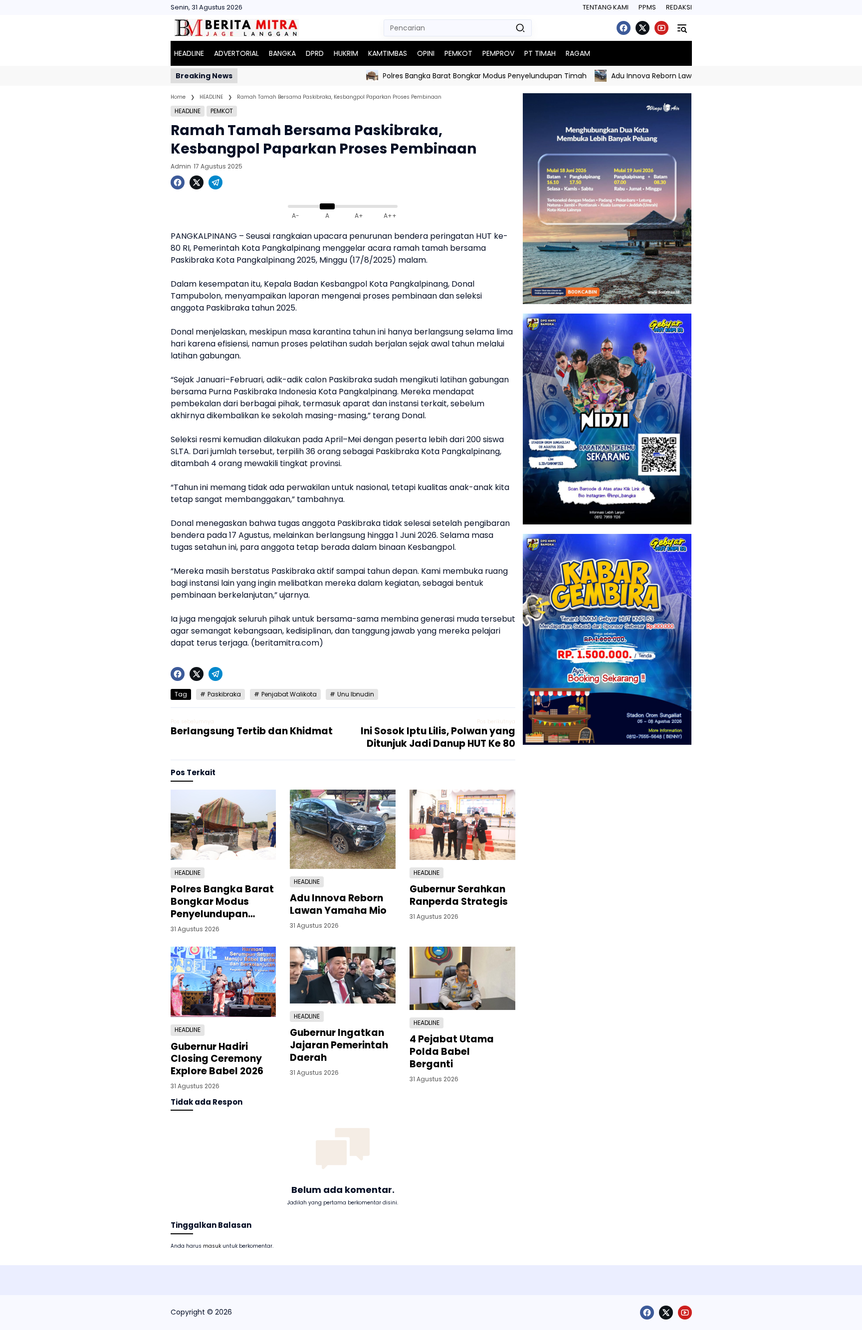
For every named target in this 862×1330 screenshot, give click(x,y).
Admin (181, 166)
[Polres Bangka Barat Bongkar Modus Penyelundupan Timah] (332, 76)
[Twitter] (642, 28)
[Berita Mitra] (236, 28)
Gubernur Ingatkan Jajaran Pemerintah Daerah (339, 1045)
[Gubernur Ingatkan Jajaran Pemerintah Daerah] (343, 975)
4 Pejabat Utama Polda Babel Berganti (452, 1051)
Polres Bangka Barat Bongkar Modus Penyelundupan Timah (445, 76)
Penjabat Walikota (289, 694)
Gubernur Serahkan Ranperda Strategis (459, 895)
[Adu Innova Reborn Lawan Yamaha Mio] (561, 76)
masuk (212, 1246)
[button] (520, 27)
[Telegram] (215, 182)
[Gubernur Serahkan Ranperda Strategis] (462, 825)
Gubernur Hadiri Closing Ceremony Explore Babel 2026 (217, 1059)
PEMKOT (222, 111)
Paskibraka (224, 694)
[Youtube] (661, 28)
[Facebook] (624, 28)
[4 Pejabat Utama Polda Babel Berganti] (462, 978)
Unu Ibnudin (355, 694)
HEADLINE (188, 111)
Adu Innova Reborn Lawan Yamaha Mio (639, 76)
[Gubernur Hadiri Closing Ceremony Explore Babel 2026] (223, 982)
